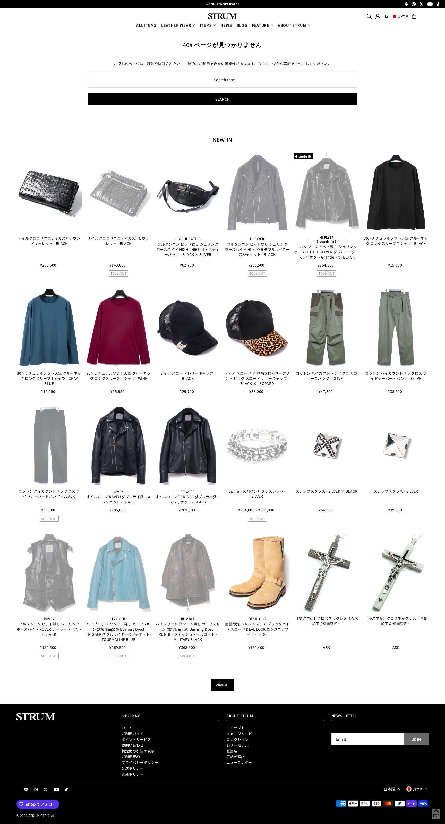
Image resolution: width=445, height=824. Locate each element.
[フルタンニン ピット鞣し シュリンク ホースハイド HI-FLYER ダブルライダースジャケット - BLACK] (257, 192)
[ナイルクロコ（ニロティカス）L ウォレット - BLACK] (118, 192)
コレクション (237, 739)
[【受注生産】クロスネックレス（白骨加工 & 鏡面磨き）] (396, 573)
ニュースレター (239, 762)
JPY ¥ (403, 16)
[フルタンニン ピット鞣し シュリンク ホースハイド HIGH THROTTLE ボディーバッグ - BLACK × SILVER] (187, 192)
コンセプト (235, 727)
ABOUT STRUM (292, 25)
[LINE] (406, 4)
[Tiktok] (438, 4)
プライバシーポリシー (140, 762)
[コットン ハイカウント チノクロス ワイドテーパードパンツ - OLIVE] (396, 327)
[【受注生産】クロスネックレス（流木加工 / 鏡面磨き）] (326, 573)
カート (127, 727)
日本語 (389, 789)
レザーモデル (237, 745)
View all (223, 685)
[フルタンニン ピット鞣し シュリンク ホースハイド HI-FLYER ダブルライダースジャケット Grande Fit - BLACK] (326, 192)
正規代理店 (235, 756)
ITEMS (206, 25)
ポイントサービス (136, 739)
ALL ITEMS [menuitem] (146, 25)
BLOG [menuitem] (242, 25)
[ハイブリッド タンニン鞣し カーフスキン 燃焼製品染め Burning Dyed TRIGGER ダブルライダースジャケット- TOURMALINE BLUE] (118, 573)
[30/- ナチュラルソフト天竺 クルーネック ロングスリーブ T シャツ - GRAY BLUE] (49, 327)
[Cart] (414, 16)
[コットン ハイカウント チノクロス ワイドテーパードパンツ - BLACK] (49, 445)
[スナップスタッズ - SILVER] (396, 445)
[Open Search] (369, 16)
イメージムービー (241, 733)
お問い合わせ (133, 745)
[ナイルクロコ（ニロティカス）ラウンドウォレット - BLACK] (49, 192)
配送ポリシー (133, 768)
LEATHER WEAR (176, 25)
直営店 (231, 750)
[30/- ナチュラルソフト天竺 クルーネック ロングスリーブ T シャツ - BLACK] (396, 192)
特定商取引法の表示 (138, 750)
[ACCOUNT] (377, 16)
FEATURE (260, 25)
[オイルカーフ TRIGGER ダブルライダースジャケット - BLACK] (187, 445)
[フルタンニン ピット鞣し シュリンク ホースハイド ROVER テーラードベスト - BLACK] (49, 573)
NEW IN (222, 139)
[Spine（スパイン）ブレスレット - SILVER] (257, 445)
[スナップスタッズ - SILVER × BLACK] (326, 445)
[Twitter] (422, 4)
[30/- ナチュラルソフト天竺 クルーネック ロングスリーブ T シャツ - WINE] (118, 327)
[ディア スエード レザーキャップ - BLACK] (187, 327)
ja (386, 16)
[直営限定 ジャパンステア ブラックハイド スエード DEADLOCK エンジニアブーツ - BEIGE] (257, 573)
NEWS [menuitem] (226, 25)
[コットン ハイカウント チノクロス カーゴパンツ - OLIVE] (326, 327)
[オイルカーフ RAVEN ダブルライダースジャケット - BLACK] (118, 445)
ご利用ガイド (133, 733)
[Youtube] (430, 4)
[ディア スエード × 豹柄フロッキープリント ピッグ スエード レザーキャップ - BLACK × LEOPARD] (257, 327)
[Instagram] (414, 4)
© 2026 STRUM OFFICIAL (35, 815)
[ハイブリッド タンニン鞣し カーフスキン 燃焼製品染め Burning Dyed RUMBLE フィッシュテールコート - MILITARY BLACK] (187, 573)
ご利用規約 (131, 756)
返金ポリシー (133, 774)
